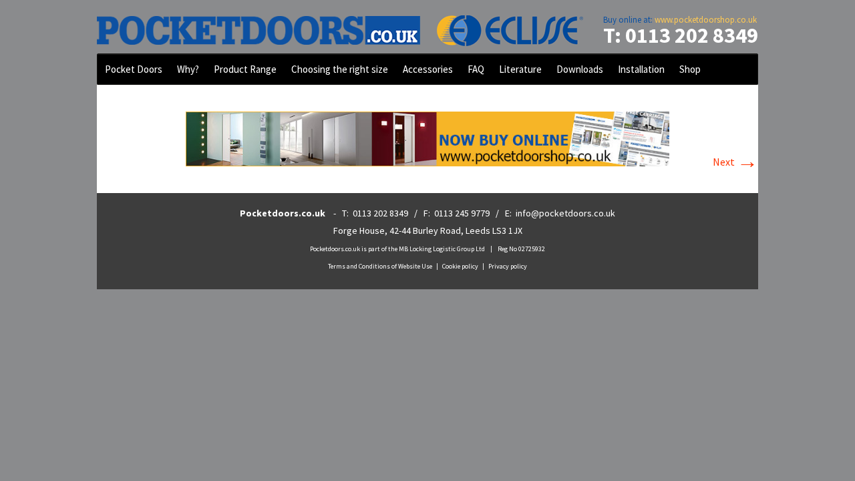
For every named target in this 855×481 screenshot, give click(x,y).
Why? (188, 69)
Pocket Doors (133, 69)
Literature (520, 69)
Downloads (579, 69)
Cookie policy (460, 266)
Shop (690, 69)
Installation (641, 69)
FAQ (476, 69)
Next (735, 161)
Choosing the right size (339, 69)
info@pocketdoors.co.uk (565, 213)
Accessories (428, 69)
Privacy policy (507, 266)
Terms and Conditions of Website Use (380, 266)
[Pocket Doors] (427, 26)
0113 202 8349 (380, 213)
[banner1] (427, 137)
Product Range (245, 69)
